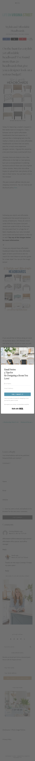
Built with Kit (17, 408)
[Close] (31, 350)
